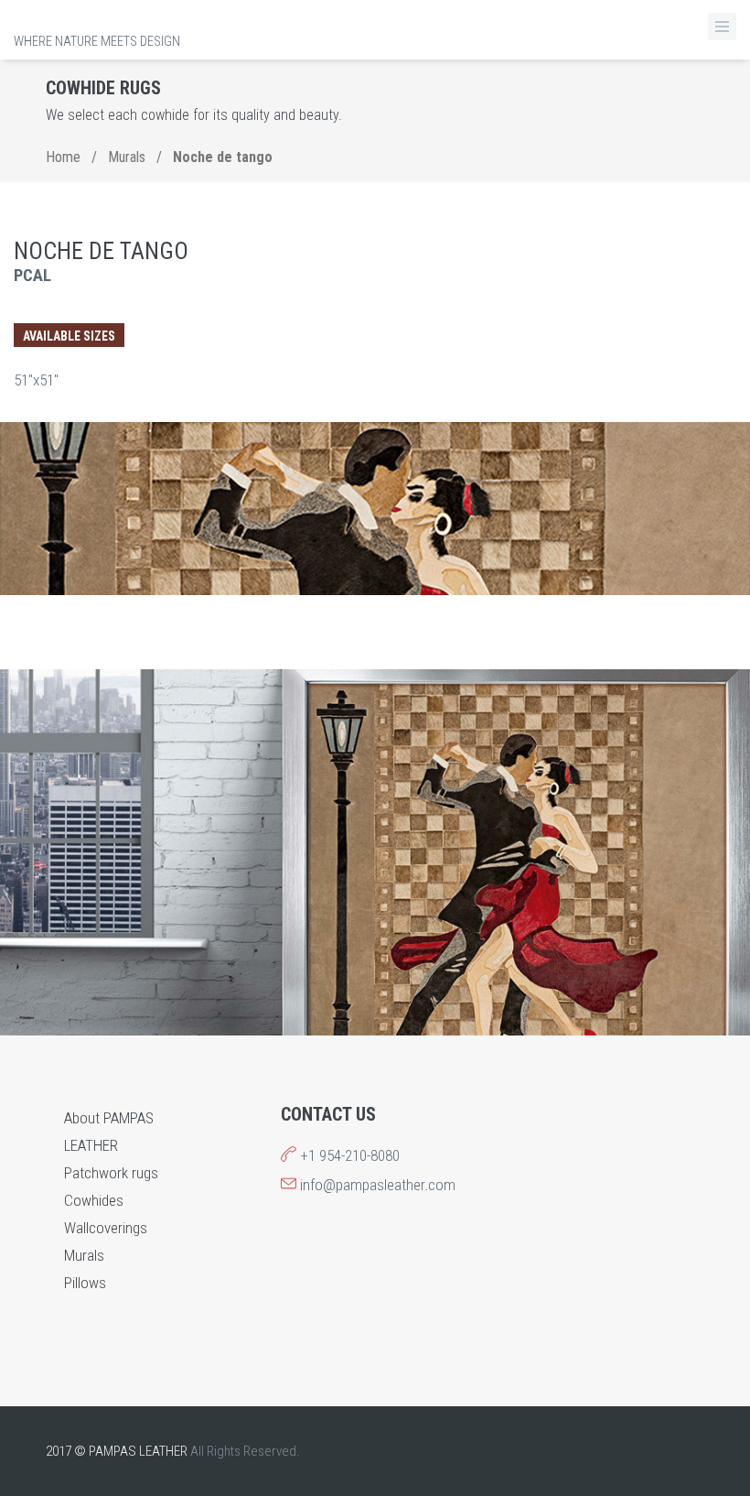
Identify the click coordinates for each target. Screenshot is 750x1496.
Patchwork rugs (111, 1173)
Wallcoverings (105, 1228)
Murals (126, 157)
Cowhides (93, 1200)
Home (63, 157)
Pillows (85, 1283)
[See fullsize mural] (375, 508)
